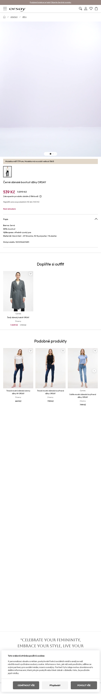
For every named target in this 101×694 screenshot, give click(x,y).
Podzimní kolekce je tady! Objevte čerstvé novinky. (50, 2)
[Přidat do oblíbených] (30, 273)
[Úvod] (4, 17)
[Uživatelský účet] (85, 8)
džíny (24, 17)
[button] (50, 154)
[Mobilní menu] (5, 8)
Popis (5, 219)
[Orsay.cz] (17, 9)
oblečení (13, 17)
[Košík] (96, 8)
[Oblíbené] (91, 8)
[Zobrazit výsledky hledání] (80, 8)
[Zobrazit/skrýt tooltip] (40, 196)
